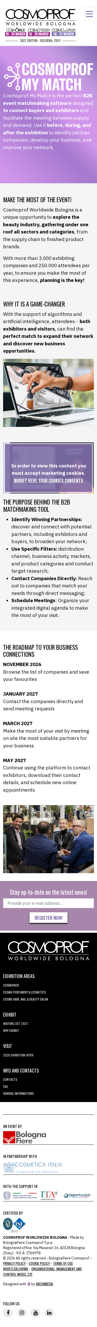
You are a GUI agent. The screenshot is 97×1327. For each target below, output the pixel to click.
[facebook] (8, 1312)
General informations (18, 1093)
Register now (48, 917)
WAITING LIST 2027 (15, 1023)
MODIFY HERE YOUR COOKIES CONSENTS (48, 480)
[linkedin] (49, 1312)
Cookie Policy (39, 1263)
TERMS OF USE (63, 1263)
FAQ (5, 1086)
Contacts (10, 1079)
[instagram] (22, 1312)
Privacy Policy (14, 1263)
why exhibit (11, 1030)
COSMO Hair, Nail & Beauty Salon (25, 999)
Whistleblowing (15, 1268)
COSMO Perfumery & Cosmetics (24, 992)
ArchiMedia (44, 1283)
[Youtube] (35, 1312)
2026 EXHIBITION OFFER (18, 1055)
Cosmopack (11, 985)
